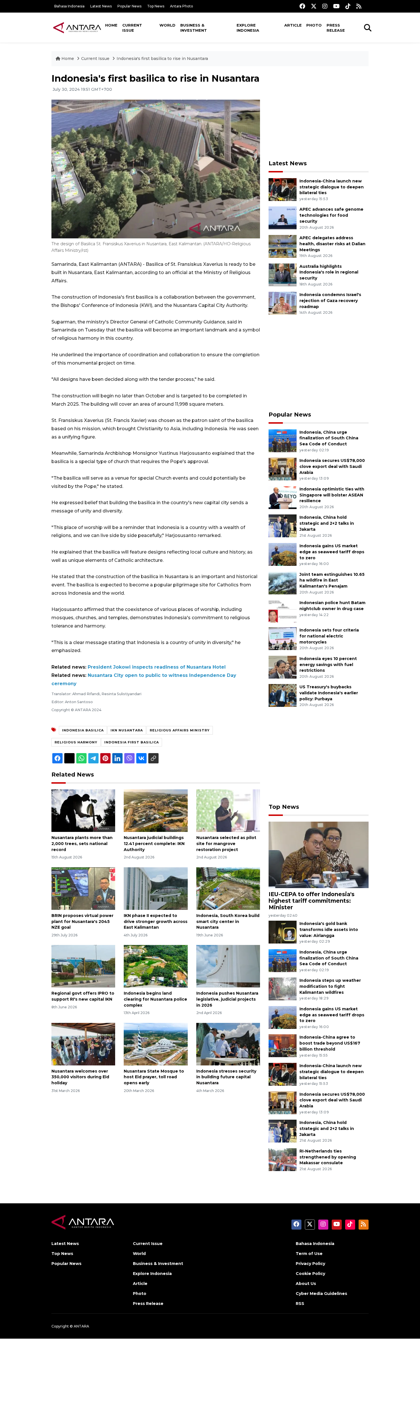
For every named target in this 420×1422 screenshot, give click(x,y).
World (167, 25)
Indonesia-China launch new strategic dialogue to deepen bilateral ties (331, 187)
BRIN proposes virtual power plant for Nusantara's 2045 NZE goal (82, 921)
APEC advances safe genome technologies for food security (331, 215)
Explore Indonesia (248, 28)
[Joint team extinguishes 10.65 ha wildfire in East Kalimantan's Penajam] (283, 582)
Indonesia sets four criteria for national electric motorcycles (329, 636)
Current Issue (132, 28)
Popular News (129, 6)
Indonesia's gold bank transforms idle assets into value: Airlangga (328, 929)
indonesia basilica (83, 730)
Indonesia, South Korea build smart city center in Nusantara (227, 921)
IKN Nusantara (127, 730)
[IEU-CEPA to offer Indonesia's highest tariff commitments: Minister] (319, 854)
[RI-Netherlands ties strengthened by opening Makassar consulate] (283, 1159)
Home (111, 25)
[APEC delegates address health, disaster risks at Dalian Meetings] (283, 246)
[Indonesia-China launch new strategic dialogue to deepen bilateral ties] (283, 189)
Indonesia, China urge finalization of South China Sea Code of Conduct (328, 438)
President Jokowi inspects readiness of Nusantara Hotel (157, 667)
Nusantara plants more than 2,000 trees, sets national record (82, 843)
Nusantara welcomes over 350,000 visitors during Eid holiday (80, 1077)
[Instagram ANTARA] (324, 6)
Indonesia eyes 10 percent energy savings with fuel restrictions (328, 664)
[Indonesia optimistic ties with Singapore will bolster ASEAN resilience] (283, 497)
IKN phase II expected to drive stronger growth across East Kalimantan (155, 921)
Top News (155, 6)
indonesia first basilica (131, 742)
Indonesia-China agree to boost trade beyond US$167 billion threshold (329, 1043)
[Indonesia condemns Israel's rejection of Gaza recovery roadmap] (283, 302)
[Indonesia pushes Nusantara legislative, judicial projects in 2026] (228, 966)
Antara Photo (181, 6)
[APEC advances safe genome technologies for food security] (283, 217)
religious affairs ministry (180, 730)
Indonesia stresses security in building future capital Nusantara (226, 1077)
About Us (306, 1283)
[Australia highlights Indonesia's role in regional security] (283, 274)
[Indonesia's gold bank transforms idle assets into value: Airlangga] (283, 931)
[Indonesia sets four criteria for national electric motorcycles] (283, 638)
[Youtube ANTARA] (336, 6)
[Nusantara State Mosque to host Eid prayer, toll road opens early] (155, 1043)
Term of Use (309, 1253)
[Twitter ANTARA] (314, 6)
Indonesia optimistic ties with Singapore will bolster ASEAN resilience (331, 495)
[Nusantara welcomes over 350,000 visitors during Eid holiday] (83, 1043)
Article (293, 25)
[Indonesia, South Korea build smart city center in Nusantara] (228, 888)
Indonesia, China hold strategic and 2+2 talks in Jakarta (326, 523)
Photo (314, 25)
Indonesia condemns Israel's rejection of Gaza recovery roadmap (330, 300)
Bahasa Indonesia (69, 6)
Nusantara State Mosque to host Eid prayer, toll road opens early (154, 1077)
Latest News (101, 6)
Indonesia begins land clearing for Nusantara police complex (155, 999)
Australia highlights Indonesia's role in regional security (328, 272)
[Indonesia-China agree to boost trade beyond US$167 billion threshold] (283, 1045)
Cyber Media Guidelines (321, 1293)
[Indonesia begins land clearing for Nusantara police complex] (155, 966)
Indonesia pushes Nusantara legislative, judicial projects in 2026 (227, 999)
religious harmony (76, 742)
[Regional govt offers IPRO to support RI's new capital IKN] (83, 966)
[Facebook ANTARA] (302, 6)
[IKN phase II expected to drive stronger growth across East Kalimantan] (155, 888)
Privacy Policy (310, 1263)
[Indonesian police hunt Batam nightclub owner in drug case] (283, 611)
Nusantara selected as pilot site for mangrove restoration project (226, 843)
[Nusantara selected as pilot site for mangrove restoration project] (228, 810)
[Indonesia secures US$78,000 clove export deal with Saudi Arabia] (283, 468)
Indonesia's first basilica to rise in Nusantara (162, 58)
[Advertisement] (319, 113)
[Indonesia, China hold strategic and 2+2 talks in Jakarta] (283, 525)
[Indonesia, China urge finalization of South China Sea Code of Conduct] (283, 440)
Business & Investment (193, 28)
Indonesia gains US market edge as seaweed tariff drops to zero (331, 551)
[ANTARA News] (77, 27)
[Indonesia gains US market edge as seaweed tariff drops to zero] (283, 554)
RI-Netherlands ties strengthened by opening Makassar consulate (327, 1157)
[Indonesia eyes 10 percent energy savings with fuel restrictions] (283, 666)
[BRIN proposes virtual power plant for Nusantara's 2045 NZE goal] (83, 888)
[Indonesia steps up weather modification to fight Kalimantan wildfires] (283, 988)
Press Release (336, 28)
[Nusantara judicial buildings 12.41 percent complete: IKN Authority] (155, 810)
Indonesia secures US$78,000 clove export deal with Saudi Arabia (332, 466)
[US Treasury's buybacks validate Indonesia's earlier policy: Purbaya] (283, 695)
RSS (300, 1303)
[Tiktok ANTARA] (348, 6)
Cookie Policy (310, 1273)
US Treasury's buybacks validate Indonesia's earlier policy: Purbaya (328, 692)
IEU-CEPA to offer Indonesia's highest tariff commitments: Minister (312, 901)
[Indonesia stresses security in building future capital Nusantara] (228, 1043)
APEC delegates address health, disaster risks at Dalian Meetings (332, 243)
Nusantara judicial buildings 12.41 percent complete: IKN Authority (154, 843)
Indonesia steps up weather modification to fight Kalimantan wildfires (330, 986)
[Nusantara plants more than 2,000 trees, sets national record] (83, 810)
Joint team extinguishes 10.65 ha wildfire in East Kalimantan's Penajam (332, 580)
